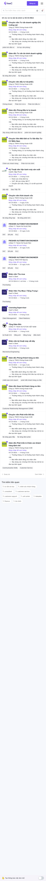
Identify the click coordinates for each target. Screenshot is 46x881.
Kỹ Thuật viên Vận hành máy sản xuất (24, 169)
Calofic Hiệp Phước (15, 172)
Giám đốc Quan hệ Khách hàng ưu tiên (25, 386)
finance (7, 501)
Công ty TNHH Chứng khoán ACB (20, 27)
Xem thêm (38, 474)
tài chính (18, 501)
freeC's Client (13, 276)
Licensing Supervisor (17, 308)
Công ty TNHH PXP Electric (18, 260)
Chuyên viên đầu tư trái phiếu (21, 82)
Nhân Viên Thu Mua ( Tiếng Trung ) (23, 291)
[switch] (41, 878)
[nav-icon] (42, 3)
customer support (11, 496)
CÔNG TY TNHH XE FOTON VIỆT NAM (22, 327)
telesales (38, 496)
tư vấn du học (9, 486)
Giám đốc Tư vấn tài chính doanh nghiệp (25, 53)
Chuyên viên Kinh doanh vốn (21, 195)
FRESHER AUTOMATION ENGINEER (23, 224)
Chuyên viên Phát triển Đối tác (21, 414)
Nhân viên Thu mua (17, 274)
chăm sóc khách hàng (27, 486)
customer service (23, 491)
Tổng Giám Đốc (15, 324)
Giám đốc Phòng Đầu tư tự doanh (22, 110)
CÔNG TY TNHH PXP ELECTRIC (20, 226)
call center (26, 496)
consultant (8, 491)
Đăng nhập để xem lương (17, 30)
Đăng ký (32, 3)
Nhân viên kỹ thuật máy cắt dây (22, 341)
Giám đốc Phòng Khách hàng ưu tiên (24, 358)
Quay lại (7, 474)
